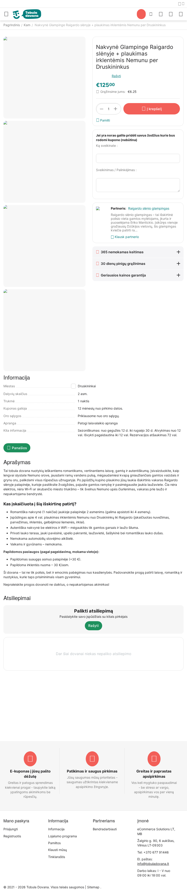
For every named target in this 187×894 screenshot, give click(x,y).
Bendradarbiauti (105, 829)
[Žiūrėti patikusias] (160, 14)
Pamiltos (54, 843)
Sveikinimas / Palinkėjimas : (116, 170)
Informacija (56, 829)
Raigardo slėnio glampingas (148, 208)
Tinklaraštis (56, 857)
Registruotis (12, 836)
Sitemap (93, 887)
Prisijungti (10, 829)
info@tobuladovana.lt (153, 864)
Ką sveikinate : (107, 145)
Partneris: (118, 208)
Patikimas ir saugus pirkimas (92, 771)
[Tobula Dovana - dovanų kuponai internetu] (27, 14)
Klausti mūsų (57, 850)
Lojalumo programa (62, 836)
